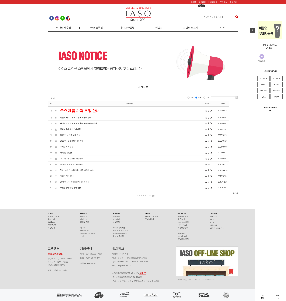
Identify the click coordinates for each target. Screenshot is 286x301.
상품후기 (116, 216)
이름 (191, 97)
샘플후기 (116, 222)
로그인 (193, 2)
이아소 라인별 (127, 27)
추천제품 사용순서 (120, 233)
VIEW (143, 272)
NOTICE (263, 78)
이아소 (83, 227)
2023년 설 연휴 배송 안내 (70, 135)
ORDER (276, 90)
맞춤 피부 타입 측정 (120, 230)
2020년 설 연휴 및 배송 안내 (71, 164)
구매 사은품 (149, 219)
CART (276, 84)
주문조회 (223, 2)
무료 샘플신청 (118, 236)
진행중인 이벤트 (151, 216)
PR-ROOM (52, 225)
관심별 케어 (85, 222)
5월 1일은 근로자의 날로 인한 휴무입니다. (77, 170)
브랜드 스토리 (190, 27)
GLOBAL (51, 222)
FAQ (211, 219)
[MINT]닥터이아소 (87, 233)
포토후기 (116, 219)
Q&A (264, 96)
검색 (235, 16)
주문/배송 (181, 219)
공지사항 (213, 216)
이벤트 (159, 27)
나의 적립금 (182, 225)
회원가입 (202, 2)
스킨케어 (83, 216)
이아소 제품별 (63, 27)
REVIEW (263, 90)
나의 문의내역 (183, 222)
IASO (276, 96)
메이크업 (83, 219)
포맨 (82, 236)
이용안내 (213, 225)
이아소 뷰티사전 (119, 227)
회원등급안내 (183, 227)
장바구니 (233, 2)
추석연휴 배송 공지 (67, 146)
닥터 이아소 (85, 230)
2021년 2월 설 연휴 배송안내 (71, 158)
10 (150, 195)
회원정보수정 (183, 216)
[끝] (153, 195)
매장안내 (51, 227)
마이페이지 (212, 2)
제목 (199, 97)
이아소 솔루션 (95, 27)
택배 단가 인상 (66, 152)
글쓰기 (53, 98)
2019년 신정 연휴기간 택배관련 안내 (74, 182)
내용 (207, 97)
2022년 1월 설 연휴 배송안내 (71, 141)
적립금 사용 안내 (67, 176)
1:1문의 (213, 222)
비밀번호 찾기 (183, 239)
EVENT (263, 84)
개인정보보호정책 (217, 228)
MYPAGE (276, 78)
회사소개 (51, 219)
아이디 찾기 (182, 236)
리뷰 (222, 27)
